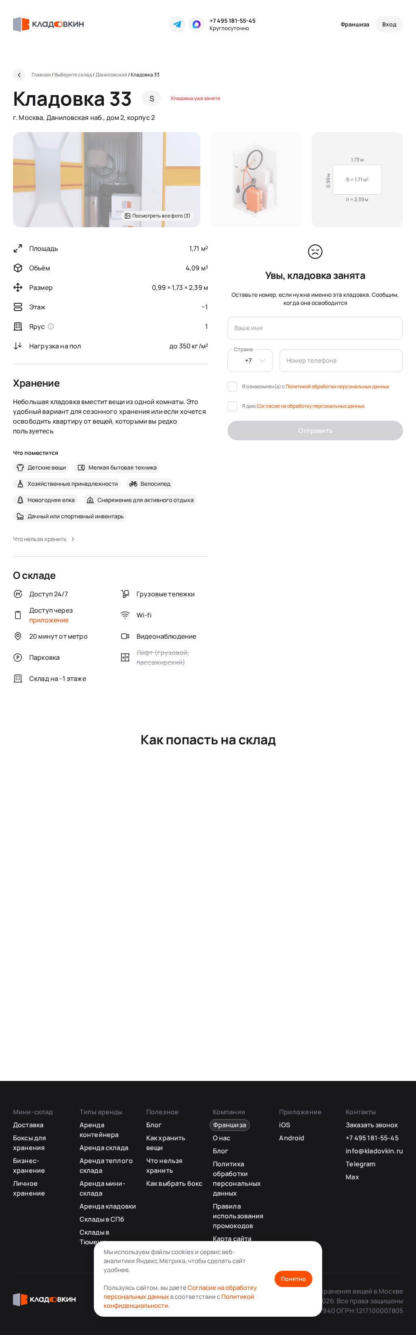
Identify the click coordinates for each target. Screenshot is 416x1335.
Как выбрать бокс (174, 1183)
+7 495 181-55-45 (233, 20)
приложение (49, 619)
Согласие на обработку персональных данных (310, 405)
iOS (284, 1124)
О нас (222, 1137)
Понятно (293, 1279)
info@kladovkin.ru (374, 1150)
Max (352, 1176)
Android (291, 1137)
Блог (154, 1124)
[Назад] (19, 75)
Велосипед (156, 483)
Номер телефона (311, 360)
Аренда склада (104, 1147)
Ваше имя (248, 328)
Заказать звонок (372, 1124)
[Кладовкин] (48, 24)
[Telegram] (177, 24)
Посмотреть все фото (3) (161, 215)
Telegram (360, 1163)
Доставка (28, 1124)
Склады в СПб (102, 1219)
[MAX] (196, 24)
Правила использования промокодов (238, 1216)
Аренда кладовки (108, 1206)
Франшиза (355, 24)
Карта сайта (232, 1238)
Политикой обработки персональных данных (337, 386)
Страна (243, 349)
